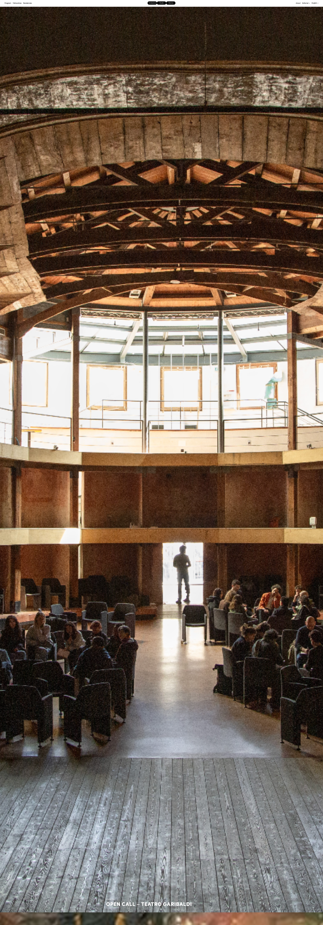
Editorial (305, 3)
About (298, 3)
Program (8, 3)
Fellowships (17, 3)
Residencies (27, 3)
